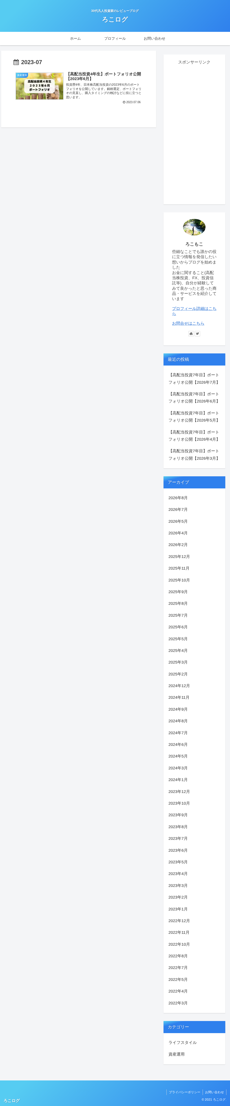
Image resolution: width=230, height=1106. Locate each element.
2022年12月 (179, 921)
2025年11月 (179, 568)
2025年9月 (178, 592)
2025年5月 (178, 639)
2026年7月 (178, 509)
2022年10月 (179, 944)
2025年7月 (178, 615)
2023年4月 (178, 873)
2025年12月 (179, 556)
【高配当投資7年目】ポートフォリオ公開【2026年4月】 (194, 436)
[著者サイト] (191, 333)
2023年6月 (178, 850)
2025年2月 (178, 674)
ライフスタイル (182, 1042)
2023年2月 (178, 897)
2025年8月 (178, 603)
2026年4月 (178, 533)
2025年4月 (178, 650)
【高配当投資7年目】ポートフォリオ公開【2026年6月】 (194, 397)
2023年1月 (178, 909)
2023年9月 (178, 815)
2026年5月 (178, 521)
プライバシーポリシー (184, 1092)
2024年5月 (178, 756)
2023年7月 (178, 838)
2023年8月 (178, 827)
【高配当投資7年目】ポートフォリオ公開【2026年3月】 (194, 454)
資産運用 (176, 1054)
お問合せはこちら (188, 323)
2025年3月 (178, 662)
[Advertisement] (194, 133)
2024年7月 (178, 733)
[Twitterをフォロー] (197, 333)
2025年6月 (178, 627)
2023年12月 (179, 791)
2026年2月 (178, 544)
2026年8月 (178, 498)
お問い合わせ (214, 1092)
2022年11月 (179, 932)
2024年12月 (179, 686)
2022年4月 (178, 991)
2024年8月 (178, 721)
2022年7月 (178, 967)
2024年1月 (178, 779)
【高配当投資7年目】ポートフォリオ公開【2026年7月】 (194, 378)
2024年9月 (178, 709)
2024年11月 (179, 697)
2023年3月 (178, 885)
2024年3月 (178, 768)
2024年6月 (178, 744)
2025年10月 (179, 580)
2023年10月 (179, 803)
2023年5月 (178, 862)
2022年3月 (178, 1003)
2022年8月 (178, 956)
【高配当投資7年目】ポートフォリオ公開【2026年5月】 (194, 416)
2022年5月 (178, 979)
